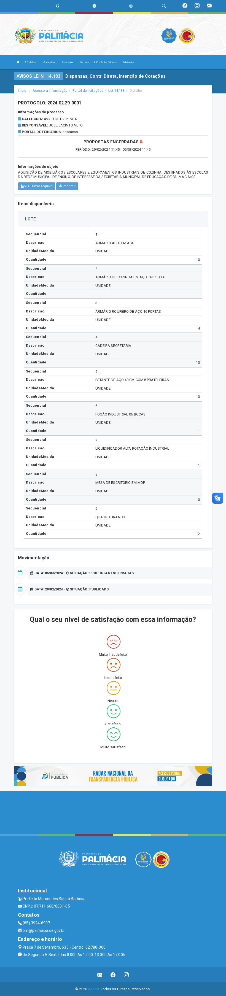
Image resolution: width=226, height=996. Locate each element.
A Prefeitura (30, 62)
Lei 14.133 (116, 90)
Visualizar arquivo (37, 186)
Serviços (84, 62)
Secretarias (67, 62)
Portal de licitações (87, 90)
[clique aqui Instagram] (126, 974)
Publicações (128, 62)
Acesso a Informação (50, 90)
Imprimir (69, 186)
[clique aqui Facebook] (113, 974)
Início (22, 90)
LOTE (30, 219)
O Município (49, 62)
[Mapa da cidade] (113, 812)
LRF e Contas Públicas (105, 62)
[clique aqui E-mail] (100, 974)
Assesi (93, 989)
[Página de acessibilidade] (131, 6)
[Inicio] (18, 62)
